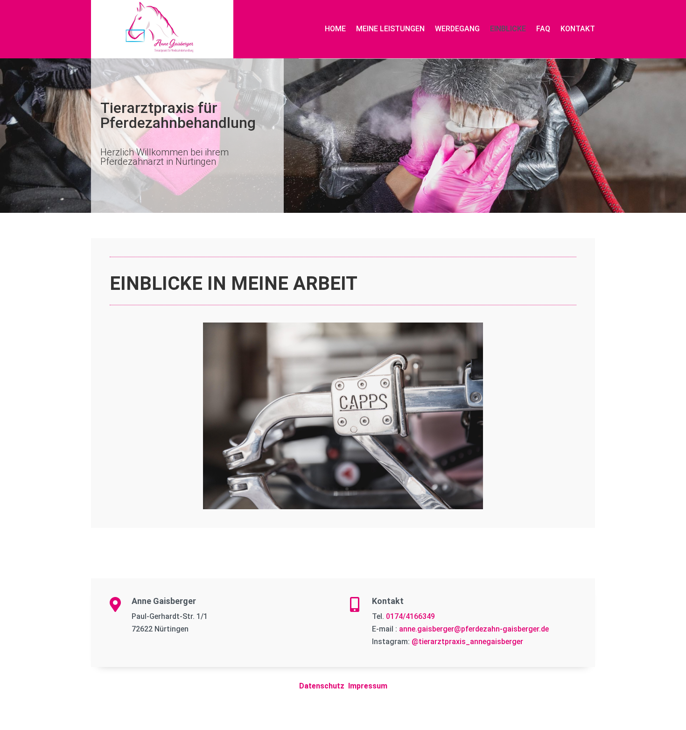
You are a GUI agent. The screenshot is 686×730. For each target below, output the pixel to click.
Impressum (367, 685)
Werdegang (457, 28)
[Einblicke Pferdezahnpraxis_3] (343, 506)
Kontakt (577, 28)
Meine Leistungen (390, 28)
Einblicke (508, 28)
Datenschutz (321, 685)
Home (335, 28)
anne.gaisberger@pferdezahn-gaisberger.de (474, 629)
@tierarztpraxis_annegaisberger (467, 641)
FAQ (543, 28)
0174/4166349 (410, 616)
